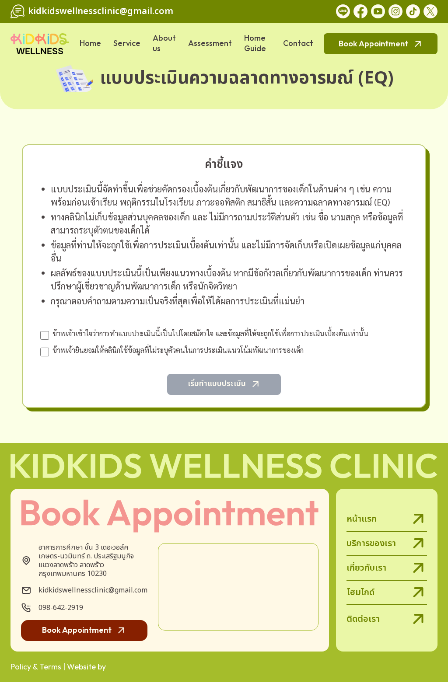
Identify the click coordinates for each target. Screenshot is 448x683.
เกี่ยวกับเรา (366, 568)
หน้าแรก (361, 519)
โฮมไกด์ (360, 592)
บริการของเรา (371, 543)
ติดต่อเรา (363, 619)
